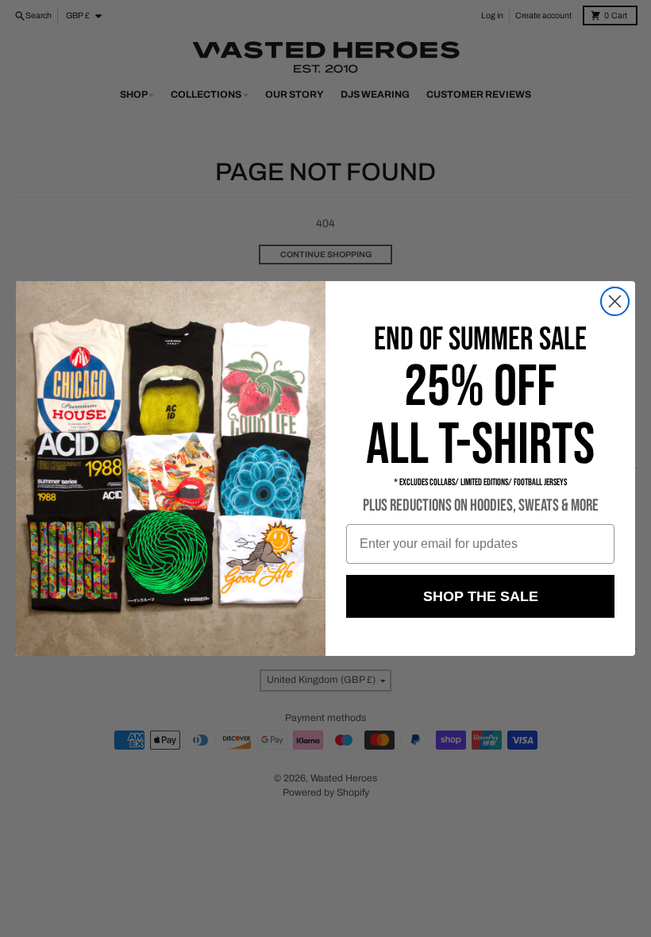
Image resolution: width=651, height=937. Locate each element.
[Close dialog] (615, 301)
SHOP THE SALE (480, 596)
